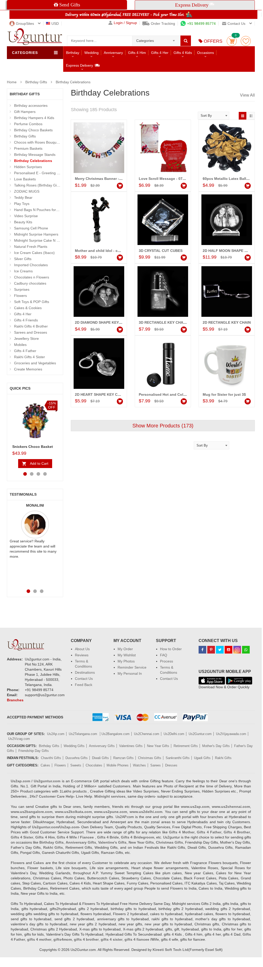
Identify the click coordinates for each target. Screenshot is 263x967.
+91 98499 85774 (201, 23)
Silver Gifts (22, 259)
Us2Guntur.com (200, 734)
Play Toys (21, 204)
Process (166, 661)
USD (55, 23)
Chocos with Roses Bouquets (37, 142)
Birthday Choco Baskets (33, 130)
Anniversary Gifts (102, 746)
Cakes (45, 765)
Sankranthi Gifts (178, 758)
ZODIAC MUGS (26, 191)
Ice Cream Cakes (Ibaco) (34, 253)
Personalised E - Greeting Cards (40, 173)
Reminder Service (132, 667)
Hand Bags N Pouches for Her (38, 210)
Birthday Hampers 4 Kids (34, 118)
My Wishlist (127, 655)
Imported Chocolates (31, 265)
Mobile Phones (118, 765)
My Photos (126, 661)
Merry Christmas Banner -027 (100, 179)
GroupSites (25, 23)
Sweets (75, 765)
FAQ (163, 655)
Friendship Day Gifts (33, 751)
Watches (139, 765)
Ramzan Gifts (123, 758)
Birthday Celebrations (73, 82)
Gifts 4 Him (137, 53)
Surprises (21, 289)
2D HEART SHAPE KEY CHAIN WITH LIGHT (111, 394)
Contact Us (84, 679)
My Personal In (130, 673)
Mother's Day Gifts (216, 746)
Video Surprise (26, 216)
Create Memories (28, 369)
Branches (15, 700)
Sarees (155, 765)
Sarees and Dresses (30, 332)
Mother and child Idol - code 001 (103, 251)
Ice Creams (23, 271)
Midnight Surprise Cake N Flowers (41, 240)
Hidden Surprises (28, 167)
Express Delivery (80, 65)
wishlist (246, 41)
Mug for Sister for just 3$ (224, 394)
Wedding (91, 53)
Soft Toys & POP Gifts (31, 302)
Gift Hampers (25, 112)
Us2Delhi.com (174, 734)
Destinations (85, 672)
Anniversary (113, 53)
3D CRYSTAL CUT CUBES (160, 251)
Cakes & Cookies (28, 308)
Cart (232, 41)
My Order (125, 649)
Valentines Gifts (131, 746)
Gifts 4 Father (25, 351)
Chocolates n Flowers (31, 277)
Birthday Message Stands (34, 155)
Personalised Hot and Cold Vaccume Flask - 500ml (182, 394)
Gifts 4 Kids (183, 53)
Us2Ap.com (55, 734)
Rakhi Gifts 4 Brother (31, 326)
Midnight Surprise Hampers (36, 234)
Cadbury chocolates (30, 283)
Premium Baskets (28, 148)
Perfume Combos (28, 124)
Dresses (171, 765)
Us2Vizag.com (19, 739)
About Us (82, 649)
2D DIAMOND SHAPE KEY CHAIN (103, 322)
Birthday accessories (31, 105)
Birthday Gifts (36, 82)
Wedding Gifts (74, 746)
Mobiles (20, 345)
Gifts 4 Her (159, 53)
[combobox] (156, 39)
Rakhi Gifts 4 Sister (29, 357)
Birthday (72, 53)
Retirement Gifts (186, 746)
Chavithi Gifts (51, 758)
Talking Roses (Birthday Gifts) (38, 185)
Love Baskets (25, 179)
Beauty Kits (23, 222)
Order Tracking (163, 23)
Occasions (205, 53)
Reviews (81, 655)
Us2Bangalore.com (115, 734)
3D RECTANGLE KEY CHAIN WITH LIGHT (174, 322)
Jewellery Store (26, 338)
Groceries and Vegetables (35, 363)
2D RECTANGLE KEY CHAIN (227, 322)
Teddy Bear (23, 197)
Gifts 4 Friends (26, 320)
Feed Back (83, 685)
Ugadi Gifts (202, 758)
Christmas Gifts (149, 758)
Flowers (20, 296)
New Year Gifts (158, 746)
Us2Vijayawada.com (231, 734)
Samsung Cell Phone (31, 228)
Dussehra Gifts (76, 758)
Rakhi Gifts (223, 758)
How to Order (171, 649)
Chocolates (94, 765)
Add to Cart (39, 463)
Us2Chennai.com (146, 734)
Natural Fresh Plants (30, 246)
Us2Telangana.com (83, 734)
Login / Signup (125, 23)
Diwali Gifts (100, 758)
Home (12, 82)
